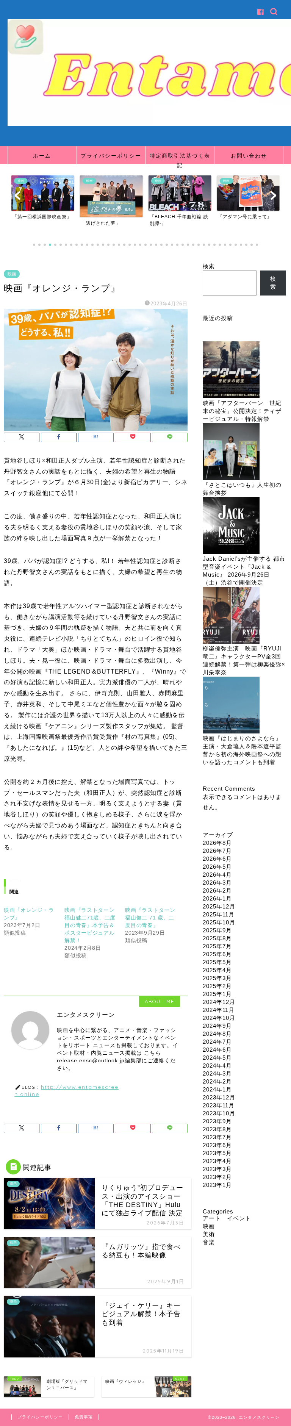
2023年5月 (217, 1153)
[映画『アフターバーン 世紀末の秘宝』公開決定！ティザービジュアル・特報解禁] (231, 370)
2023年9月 (217, 1121)
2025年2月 (217, 986)
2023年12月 (219, 1097)
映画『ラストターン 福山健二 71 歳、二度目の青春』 (150, 917)
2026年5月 (217, 866)
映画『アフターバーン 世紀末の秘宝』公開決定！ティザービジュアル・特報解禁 (242, 411)
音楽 (209, 1242)
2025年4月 (217, 970)
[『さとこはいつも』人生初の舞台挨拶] (231, 452)
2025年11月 (219, 914)
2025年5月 (217, 962)
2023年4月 (217, 1161)
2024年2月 (217, 1081)
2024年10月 (219, 1018)
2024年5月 (217, 1057)
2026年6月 (217, 858)
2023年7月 (217, 1137)
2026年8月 (217, 843)
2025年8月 (217, 938)
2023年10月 (219, 1113)
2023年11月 (219, 1105)
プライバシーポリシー (111, 155)
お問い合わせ (249, 155)
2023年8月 (217, 1129)
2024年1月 (217, 1089)
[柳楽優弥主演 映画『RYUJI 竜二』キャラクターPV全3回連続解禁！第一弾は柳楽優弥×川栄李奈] (231, 616)
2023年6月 (217, 1145)
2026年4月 (217, 874)
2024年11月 (219, 1010)
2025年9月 (217, 930)
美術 (209, 1234)
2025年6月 (217, 954)
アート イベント (227, 1218)
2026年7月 (217, 850)
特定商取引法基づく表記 (180, 158)
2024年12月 (219, 1002)
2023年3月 (217, 1169)
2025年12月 (219, 906)
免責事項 (84, 1417)
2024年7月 (217, 1041)
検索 (209, 266)
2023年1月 (217, 1185)
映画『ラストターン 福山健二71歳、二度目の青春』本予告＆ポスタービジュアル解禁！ (92, 925)
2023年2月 (217, 1177)
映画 (12, 274)
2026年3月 (217, 882)
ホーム (42, 155)
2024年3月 (217, 1073)
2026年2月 (217, 890)
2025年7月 (217, 946)
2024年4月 (217, 1065)
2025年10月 (219, 922)
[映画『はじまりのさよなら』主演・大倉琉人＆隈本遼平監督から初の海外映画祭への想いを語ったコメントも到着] (231, 706)
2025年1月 (217, 994)
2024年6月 (217, 1049)
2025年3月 (217, 978)
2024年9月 (217, 1026)
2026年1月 (217, 898)
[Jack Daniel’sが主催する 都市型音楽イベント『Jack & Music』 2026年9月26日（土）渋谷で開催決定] (231, 526)
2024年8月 (217, 1033)
